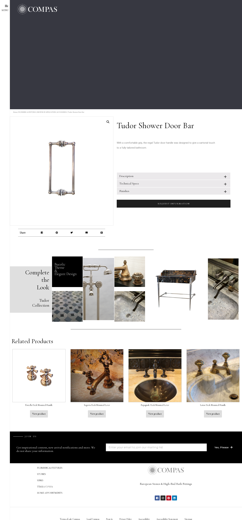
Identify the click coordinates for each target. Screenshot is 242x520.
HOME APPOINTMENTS (49, 493)
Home (15, 112)
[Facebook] (157, 497)
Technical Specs (129, 183)
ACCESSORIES (62, 112)
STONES (41, 474)
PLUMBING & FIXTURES (27, 112)
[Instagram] (163, 497)
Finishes (124, 191)
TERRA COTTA (45, 486)
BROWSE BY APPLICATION (46, 112)
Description (126, 176)
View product (39, 413)
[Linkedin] (174, 497)
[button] (41, 232)
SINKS (40, 480)
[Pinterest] (168, 497)
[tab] (173, 176)
